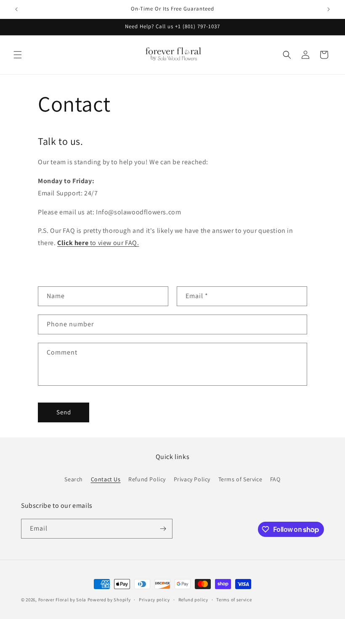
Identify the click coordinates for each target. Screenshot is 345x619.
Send (63, 412)
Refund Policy (147, 479)
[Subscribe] (163, 529)
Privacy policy (154, 600)
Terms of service (234, 600)
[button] (17, 54)
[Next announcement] (328, 9)
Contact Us (106, 479)
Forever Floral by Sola (62, 600)
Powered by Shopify (109, 600)
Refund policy (193, 600)
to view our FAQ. (98, 242)
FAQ (275, 479)
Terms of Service (240, 479)
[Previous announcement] (16, 9)
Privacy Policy (192, 479)
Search (73, 479)
